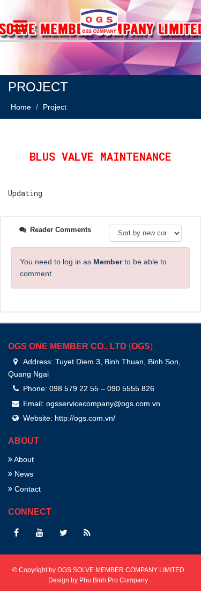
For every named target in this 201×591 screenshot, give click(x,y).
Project (54, 107)
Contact (26, 489)
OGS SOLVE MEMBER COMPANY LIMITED (121, 570)
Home (21, 107)
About (23, 459)
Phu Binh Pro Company (114, 580)
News (22, 474)
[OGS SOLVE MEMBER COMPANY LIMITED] (99, 19)
